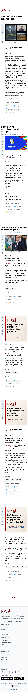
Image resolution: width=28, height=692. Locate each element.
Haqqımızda (4, 640)
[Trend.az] (5, 10)
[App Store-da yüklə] (7, 678)
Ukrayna (8, 566)
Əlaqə (2, 644)
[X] (9, 672)
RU (16, 689)
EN (11, 689)
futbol (7, 288)
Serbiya (14, 288)
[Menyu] (25, 10)
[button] (2, 25)
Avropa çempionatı (16, 479)
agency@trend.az (5, 624)
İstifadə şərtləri (4, 657)
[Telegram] (15, 672)
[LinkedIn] (19, 672)
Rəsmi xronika (4, 634)
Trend (7, 263)
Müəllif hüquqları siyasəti (7, 661)
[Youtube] (12, 672)
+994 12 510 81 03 (5, 623)
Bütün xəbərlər (15, 49)
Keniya (15, 372)
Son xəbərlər (4, 632)
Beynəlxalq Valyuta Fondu (19, 566)
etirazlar (8, 372)
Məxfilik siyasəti (4, 659)
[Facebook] (5, 672)
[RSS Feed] (22, 672)
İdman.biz (12, 263)
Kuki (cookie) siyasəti (6, 664)
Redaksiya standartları (6, 647)
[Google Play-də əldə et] (19, 678)
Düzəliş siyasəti (4, 649)
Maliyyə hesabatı (5, 651)
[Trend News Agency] (5, 611)
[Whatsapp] (2, 672)
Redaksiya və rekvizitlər (6, 642)
